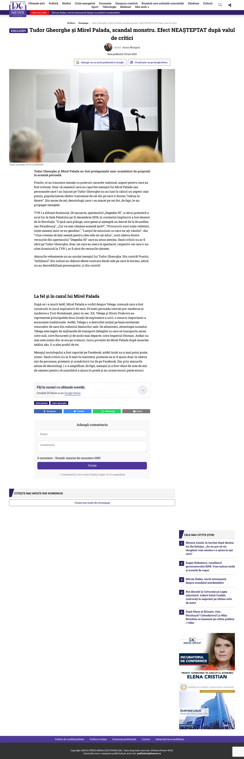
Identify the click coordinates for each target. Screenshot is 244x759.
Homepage (83, 23)
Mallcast (125, 6)
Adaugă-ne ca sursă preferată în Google (102, 62)
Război (66, 3)
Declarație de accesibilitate (170, 739)
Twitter (80, 411)
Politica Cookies (98, 739)
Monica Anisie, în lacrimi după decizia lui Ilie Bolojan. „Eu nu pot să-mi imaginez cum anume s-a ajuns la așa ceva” (210, 548)
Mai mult (142, 6)
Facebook (51, 411)
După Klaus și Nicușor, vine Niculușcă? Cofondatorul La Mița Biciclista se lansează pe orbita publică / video (210, 617)
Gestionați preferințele (124, 739)
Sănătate (193, 3)
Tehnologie (109, 6)
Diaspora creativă (126, 3)
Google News (72, 393)
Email (139, 411)
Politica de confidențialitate (69, 739)
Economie (105, 3)
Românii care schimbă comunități (163, 3)
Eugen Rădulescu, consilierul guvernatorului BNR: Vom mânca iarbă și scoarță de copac (210, 566)
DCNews (18, 9)
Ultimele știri (36, 3)
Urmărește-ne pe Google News (151, 62)
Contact (146, 739)
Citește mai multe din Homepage (92, 502)
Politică (53, 3)
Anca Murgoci (131, 47)
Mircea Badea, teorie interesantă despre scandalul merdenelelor (86, 12)
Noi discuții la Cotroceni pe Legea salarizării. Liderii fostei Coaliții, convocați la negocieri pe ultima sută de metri (209, 597)
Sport (94, 6)
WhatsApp (109, 411)
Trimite (92, 465)
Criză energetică (85, 3)
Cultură (207, 3)
